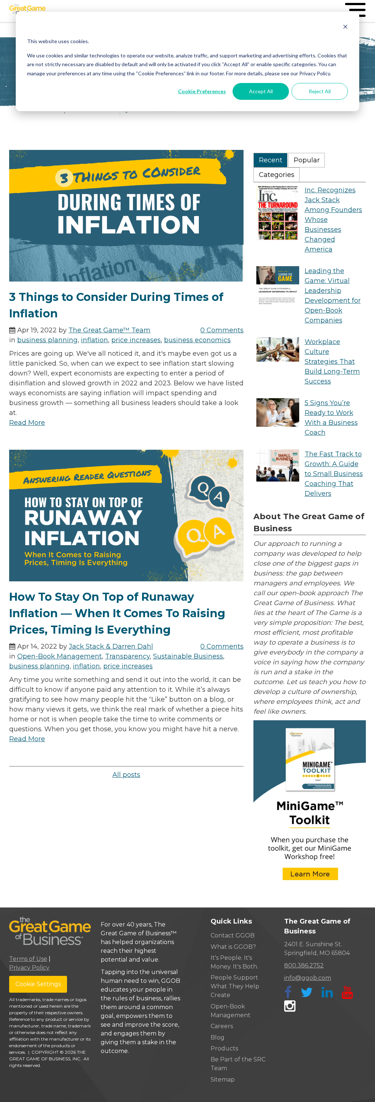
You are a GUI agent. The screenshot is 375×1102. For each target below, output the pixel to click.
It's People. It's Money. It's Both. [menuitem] (234, 962)
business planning (47, 340)
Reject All (320, 91)
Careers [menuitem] (222, 1026)
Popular (307, 160)
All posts (126, 775)
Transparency (127, 656)
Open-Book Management (59, 656)
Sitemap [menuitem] (223, 1079)
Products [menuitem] (224, 1048)
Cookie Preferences (202, 91)
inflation (94, 340)
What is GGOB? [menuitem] (233, 946)
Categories (276, 175)
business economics (197, 340)
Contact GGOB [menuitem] (233, 935)
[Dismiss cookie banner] (345, 27)
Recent (270, 160)
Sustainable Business (188, 656)
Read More (27, 423)
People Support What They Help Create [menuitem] (235, 986)
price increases (136, 340)
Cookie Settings (38, 984)
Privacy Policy (29, 967)
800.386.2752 (304, 965)
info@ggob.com (307, 977)
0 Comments (222, 330)
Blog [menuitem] (217, 1037)
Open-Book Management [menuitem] (230, 1011)
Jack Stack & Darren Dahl (111, 646)
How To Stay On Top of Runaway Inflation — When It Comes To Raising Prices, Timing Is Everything (117, 613)
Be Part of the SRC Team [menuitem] (238, 1064)
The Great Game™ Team (109, 330)
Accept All (261, 91)
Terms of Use (28, 958)
